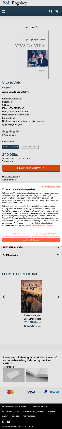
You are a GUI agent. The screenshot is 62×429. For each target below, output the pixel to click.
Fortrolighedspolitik (51, 186)
